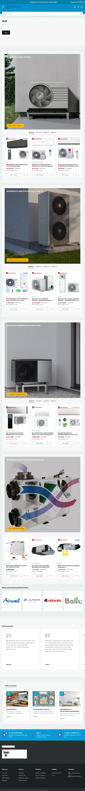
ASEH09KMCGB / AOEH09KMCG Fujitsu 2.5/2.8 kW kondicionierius (16, 165)
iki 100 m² (38, 266)
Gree (59, 430)
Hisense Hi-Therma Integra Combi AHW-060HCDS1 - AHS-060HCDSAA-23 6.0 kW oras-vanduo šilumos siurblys (68, 299)
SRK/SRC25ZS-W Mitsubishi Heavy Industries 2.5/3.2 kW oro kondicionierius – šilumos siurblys (42, 165)
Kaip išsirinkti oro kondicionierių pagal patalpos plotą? (70, 710)
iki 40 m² (39, 132)
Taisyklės (38, 769)
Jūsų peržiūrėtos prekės (8, 746)
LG (58, 162)
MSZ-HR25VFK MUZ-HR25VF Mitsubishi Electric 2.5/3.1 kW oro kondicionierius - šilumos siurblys (42, 433)
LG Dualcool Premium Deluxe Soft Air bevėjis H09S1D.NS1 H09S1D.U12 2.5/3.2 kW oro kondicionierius (69, 165)
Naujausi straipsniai (10, 685)
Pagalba (54, 769)
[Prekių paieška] (81, 14)
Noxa (59, 563)
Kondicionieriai (12, 709)
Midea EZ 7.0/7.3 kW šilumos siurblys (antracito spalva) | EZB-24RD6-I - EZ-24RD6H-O (18, 752)
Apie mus (5, 769)
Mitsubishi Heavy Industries (38, 162)
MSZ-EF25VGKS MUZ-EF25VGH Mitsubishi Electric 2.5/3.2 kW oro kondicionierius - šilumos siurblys (15, 433)
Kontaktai (71, 769)
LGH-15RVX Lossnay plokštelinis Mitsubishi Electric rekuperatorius (40, 566)
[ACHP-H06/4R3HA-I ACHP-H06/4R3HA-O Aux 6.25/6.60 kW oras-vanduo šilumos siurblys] (17, 283)
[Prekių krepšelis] (81, 7)
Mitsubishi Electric (10, 430)
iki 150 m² (46, 266)
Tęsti (6, 32)
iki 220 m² (54, 266)
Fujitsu (7, 162)
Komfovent (8, 563)
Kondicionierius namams (41, 709)
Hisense (33, 296)
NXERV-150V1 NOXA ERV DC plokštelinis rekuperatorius (69, 566)
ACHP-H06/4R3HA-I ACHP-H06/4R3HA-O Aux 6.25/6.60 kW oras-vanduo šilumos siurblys (17, 299)
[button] (14, 174)
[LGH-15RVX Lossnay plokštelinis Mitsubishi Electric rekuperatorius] (43, 550)
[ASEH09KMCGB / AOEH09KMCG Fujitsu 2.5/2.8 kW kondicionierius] (17, 149)
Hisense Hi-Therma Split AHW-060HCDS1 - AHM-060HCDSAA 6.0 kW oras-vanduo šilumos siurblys (42, 299)
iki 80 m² (53, 132)
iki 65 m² (46, 132)
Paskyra (21, 769)
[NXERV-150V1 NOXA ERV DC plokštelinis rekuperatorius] (69, 550)
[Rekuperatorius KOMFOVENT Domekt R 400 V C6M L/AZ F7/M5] (17, 550)
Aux (7, 296)
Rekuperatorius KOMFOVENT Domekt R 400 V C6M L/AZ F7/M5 (16, 566)
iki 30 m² (31, 132)
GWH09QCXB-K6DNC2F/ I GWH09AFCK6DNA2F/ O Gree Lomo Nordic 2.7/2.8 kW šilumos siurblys (67, 433)
